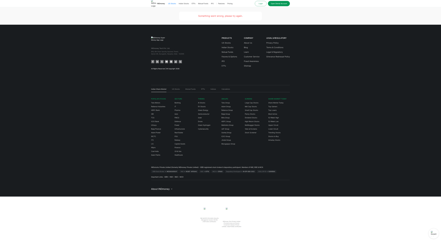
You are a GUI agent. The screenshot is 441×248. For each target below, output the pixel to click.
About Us (248, 43)
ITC (152, 140)
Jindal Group (226, 140)
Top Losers (272, 110)
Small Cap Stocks (251, 110)
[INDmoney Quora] (180, 61)
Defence (178, 121)
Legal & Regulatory (274, 52)
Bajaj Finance (156, 129)
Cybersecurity (203, 129)
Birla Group (225, 118)
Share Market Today (276, 103)
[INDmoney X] (162, 61)
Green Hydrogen (204, 125)
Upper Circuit (273, 125)
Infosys (154, 125)
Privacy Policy (272, 43)
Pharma (177, 110)
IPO (212, 3)
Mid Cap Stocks (251, 106)
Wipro (153, 147)
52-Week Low (273, 121)
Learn (246, 52)
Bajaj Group (225, 114)
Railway (177, 140)
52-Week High (273, 118)
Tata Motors (155, 103)
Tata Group (225, 103)
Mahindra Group (227, 125)
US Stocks (172, 3)
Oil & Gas (178, 151)
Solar (200, 118)
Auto (176, 114)
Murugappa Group (228, 144)
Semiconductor (203, 114)
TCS (152, 118)
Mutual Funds (203, 3)
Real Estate (179, 133)
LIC (152, 144)
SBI (152, 114)
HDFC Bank (155, 110)
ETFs (193, 3)
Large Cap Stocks (251, 103)
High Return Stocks (252, 121)
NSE (171, 177)
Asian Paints (155, 155)
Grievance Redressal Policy (278, 56)
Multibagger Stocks (252, 125)
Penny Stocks (250, 114)
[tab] (158, 90)
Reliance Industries (158, 106)
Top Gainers (272, 106)
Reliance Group (227, 110)
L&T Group (225, 129)
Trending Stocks (274, 133)
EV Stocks (202, 106)
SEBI (166, 177)
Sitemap (247, 66)
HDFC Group (226, 121)
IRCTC (153, 136)
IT (175, 106)
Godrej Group (226, 133)
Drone (200, 121)
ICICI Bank (155, 121)
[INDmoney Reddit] (175, 61)
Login (261, 3)
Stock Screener (250, 133)
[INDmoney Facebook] (152, 61)
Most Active (272, 114)
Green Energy (203, 110)
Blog (246, 47)
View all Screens (251, 129)
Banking (178, 103)
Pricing (230, 3)
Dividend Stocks (251, 118)
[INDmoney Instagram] (171, 61)
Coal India (155, 151)
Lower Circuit (273, 129)
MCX (181, 177)
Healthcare (179, 155)
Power (177, 125)
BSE (176, 177)
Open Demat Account (279, 3)
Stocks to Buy (273, 136)
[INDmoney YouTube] (166, 61)
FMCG (177, 118)
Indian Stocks (184, 3)
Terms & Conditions (274, 47)
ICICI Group (225, 136)
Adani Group (226, 106)
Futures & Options (229, 56)
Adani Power (156, 133)
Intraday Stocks (274, 140)
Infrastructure (180, 129)
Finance (177, 147)
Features (221, 3)
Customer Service (251, 56)
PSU (176, 136)
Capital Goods (180, 144)
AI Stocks (201, 103)
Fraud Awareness (251, 61)
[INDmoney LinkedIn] (157, 61)
